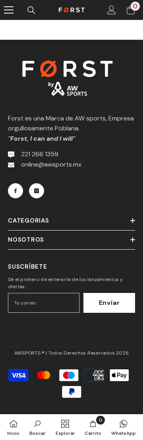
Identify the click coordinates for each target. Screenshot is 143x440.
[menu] (9, 10)
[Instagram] (36, 190)
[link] (37, 427)
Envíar (109, 303)
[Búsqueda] (31, 10)
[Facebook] (15, 190)
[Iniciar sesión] (111, 10)
